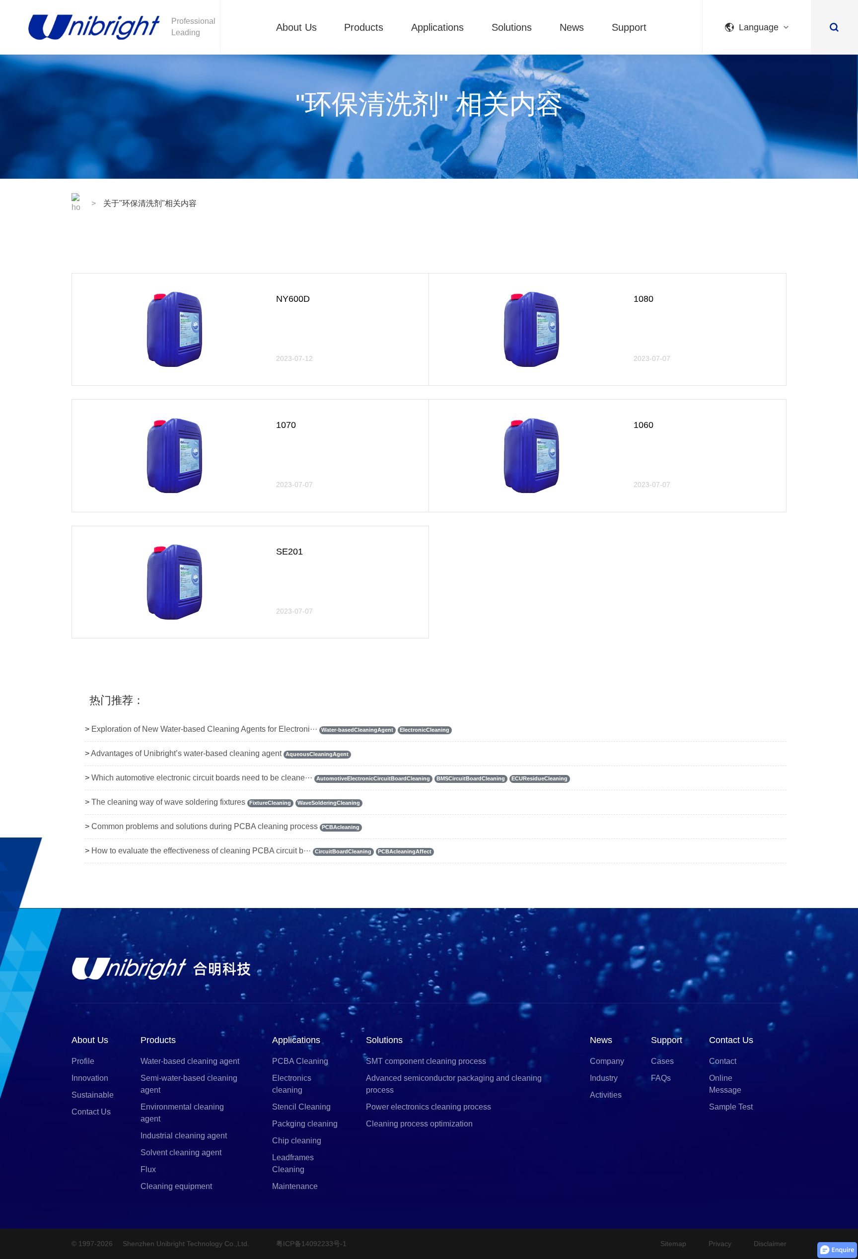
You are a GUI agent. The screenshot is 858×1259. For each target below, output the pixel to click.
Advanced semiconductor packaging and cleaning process (454, 1084)
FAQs (661, 1078)
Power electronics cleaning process (428, 1107)
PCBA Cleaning (300, 1061)
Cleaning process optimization (419, 1123)
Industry (604, 1078)
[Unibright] (161, 968)
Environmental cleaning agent (182, 1113)
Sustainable (93, 1095)
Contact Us (91, 1112)
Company (607, 1061)
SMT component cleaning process (426, 1061)
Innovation (90, 1078)
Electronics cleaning (291, 1084)
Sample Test (731, 1107)
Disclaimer (770, 1244)
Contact (722, 1061)
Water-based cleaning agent (190, 1061)
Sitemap (673, 1244)
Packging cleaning (305, 1123)
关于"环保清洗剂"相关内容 (150, 203)
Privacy (720, 1244)
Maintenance (295, 1186)
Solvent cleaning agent (181, 1152)
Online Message (725, 1084)
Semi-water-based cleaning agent (189, 1084)
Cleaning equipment (176, 1186)
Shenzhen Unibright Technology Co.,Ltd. (186, 1244)
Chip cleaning (296, 1140)
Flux (148, 1169)
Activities (606, 1095)
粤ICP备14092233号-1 (311, 1244)
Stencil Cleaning (301, 1107)
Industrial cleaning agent (184, 1135)
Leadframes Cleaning (293, 1163)
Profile (83, 1061)
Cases (662, 1061)
